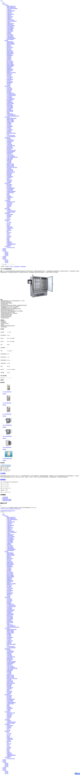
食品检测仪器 (7, 213)
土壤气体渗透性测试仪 (11, 38)
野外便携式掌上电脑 (11, 201)
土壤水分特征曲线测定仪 (12, 21)
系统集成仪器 (7, 137)
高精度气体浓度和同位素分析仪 (13, 627)
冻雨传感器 (9, 177)
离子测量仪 (9, 635)
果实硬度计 (9, 215)
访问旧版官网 (5, 497)
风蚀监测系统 (9, 89)
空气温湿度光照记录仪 (11, 95)
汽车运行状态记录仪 (11, 247)
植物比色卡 (9, 71)
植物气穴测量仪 (10, 63)
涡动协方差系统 (10, 111)
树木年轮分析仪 (10, 61)
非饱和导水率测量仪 (11, 25)
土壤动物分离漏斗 (10, 192)
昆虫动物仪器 (7, 183)
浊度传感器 (9, 168)
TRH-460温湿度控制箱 (7, 391)
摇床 (8, 231)
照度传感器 (9, 149)
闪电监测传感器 (10, 176)
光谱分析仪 (9, 56)
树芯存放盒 (9, 49)
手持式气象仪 (9, 88)
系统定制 (4, 248)
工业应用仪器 (7, 200)
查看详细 (4, 393)
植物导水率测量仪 (10, 64)
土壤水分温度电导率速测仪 (12, 8)
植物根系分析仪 (10, 50)
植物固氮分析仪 (10, 69)
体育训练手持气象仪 (11, 212)
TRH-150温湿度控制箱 (7, 414)
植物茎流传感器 (10, 170)
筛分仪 (8, 233)
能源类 (8, 207)
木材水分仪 (9, 80)
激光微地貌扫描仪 (10, 39)
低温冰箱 (8, 237)
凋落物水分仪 (9, 73)
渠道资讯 (6, 252)
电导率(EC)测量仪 (10, 120)
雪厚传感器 (9, 160)
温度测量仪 (9, 603)
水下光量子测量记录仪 (11, 136)
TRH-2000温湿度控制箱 (7, 436)
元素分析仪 (9, 232)
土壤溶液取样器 (10, 29)
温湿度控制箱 (9, 226)
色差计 (8, 217)
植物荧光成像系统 (10, 53)
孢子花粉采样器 (10, 62)
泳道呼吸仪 (9, 245)
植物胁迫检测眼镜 (10, 65)
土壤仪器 (6, 5)
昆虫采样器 (9, 185)
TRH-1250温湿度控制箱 (7, 425)
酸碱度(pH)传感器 (10, 164)
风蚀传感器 (9, 174)
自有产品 (4, 249)
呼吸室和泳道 (9, 242)
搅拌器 (8, 239)
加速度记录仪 (9, 202)
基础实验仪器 (7, 220)
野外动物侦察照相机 (11, 188)
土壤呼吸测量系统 (10, 14)
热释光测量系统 (10, 79)
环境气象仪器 (7, 86)
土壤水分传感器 (10, 154)
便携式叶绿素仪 (10, 47)
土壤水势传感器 (10, 158)
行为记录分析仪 (10, 190)
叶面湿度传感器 (10, 169)
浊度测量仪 (9, 122)
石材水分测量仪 (10, 34)
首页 (3, 2)
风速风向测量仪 (10, 105)
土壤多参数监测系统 (11, 10)
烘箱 (8, 221)
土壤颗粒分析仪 (10, 16)
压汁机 (8, 234)
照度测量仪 (9, 101)
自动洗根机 (9, 78)
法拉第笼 (8, 229)
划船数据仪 (9, 209)
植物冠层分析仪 (10, 41)
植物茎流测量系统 (10, 42)
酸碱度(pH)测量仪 (10, 119)
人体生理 (8, 199)
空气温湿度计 (9, 96)
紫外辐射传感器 (10, 659)
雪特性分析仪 (9, 104)
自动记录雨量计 (10, 619)
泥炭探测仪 (9, 33)
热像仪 (8, 112)
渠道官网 (6, 510)
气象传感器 (9, 182)
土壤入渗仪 (9, 13)
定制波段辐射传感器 (11, 151)
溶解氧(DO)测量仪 (10, 121)
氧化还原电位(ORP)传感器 (12, 167)
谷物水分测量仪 (10, 214)
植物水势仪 (9, 46)
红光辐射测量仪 (10, 102)
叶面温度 (8, 85)
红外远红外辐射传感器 (11, 150)
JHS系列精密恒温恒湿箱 (7, 458)
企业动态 (4, 257)
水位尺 (8, 134)
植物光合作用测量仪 (11, 555)
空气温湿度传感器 (10, 651)
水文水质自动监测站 (11, 135)
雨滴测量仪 (9, 109)
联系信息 (3, 479)
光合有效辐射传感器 (11, 145)
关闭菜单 (2, 510)
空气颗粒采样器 (10, 228)
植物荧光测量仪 (10, 563)
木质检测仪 (9, 57)
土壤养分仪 (9, 15)
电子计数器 (9, 74)
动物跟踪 (8, 198)
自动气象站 (9, 87)
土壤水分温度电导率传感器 (12, 157)
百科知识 (6, 253)
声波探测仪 (9, 205)
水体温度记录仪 (10, 129)
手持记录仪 (9, 206)
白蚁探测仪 (9, 196)
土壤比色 (8, 22)
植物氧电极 (9, 579)
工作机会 (6, 261)
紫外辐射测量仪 (10, 611)
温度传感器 (9, 153)
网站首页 (7, 266)
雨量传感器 (9, 142)
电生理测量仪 (9, 184)
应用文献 (6, 254)
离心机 (8, 238)
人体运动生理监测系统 (11, 210)
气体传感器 (9, 161)
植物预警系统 (9, 82)
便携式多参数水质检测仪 (12, 118)
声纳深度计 (9, 127)
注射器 (8, 240)
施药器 (8, 194)
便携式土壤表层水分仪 (11, 6)
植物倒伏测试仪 (10, 70)
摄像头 (8, 178)
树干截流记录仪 (10, 81)
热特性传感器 (9, 180)
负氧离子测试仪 (10, 113)
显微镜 (8, 225)
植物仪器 (6, 40)
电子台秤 (8, 224)
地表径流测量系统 (10, 27)
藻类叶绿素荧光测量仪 (11, 133)
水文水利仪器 (7, 117)
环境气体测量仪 (10, 106)
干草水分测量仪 (10, 77)
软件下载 (6, 255)
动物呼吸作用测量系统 (11, 191)
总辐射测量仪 (9, 97)
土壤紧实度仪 (9, 11)
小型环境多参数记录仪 (11, 114)
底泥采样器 (9, 643)
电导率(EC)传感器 (10, 165)
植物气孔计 (9, 45)
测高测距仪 (9, 58)
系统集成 (10, 510)
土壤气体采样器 (10, 547)
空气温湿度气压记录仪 (11, 94)
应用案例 (4, 256)
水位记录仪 (9, 128)
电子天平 (8, 223)
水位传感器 (9, 162)
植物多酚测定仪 (10, 55)
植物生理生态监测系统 (11, 72)
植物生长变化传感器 (11, 172)
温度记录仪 (9, 90)
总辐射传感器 (9, 144)
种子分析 (8, 218)
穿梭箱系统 (9, 241)
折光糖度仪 (9, 216)
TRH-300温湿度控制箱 (7, 402)
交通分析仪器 (7, 246)
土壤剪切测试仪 (10, 24)
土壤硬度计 (9, 32)
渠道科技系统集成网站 (7, 499)
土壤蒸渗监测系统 (10, 37)
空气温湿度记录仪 (10, 93)
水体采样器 (9, 130)
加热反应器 (9, 230)
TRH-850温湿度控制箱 (7, 447)
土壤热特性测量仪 (10, 19)
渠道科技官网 (5, 498)
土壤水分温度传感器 (11, 156)
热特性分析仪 (9, 204)
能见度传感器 (9, 173)
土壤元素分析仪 (10, 31)
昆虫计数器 (9, 186)
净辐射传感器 (9, 146)
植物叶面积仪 (9, 54)
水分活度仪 (9, 236)
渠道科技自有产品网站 (7, 500)
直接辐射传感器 (10, 152)
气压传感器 (9, 143)
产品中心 (4, 3)
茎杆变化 (8, 595)
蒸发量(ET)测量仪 (10, 103)
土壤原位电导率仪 (10, 23)
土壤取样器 (9, 18)
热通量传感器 (9, 159)
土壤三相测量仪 (10, 30)
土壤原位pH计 (9, 17)
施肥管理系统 (9, 66)
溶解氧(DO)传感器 (10, 166)
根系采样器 (9, 587)
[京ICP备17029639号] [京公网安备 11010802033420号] (10, 508)
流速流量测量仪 (10, 126)
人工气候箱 (9, 222)
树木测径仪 (9, 571)
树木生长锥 (9, 48)
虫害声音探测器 (10, 189)
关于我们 (4, 258)
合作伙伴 (6, 262)
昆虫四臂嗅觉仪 (10, 197)
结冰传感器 (9, 181)
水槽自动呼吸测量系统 (11, 244)
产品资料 (4, 250)
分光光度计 (9, 125)
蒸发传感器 (9, 175)
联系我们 (6, 260)
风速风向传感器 (10, 141)
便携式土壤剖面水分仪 (11, 7)
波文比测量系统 (10, 110)
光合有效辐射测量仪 (11, 98)
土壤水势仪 (9, 9)
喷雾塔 (8, 193)
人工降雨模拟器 (10, 26)
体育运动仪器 (7, 208)
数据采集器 (9, 138)
